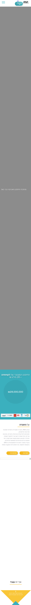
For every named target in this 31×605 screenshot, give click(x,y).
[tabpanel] (15, 188)
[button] (24, 453)
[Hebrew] (16, 1)
